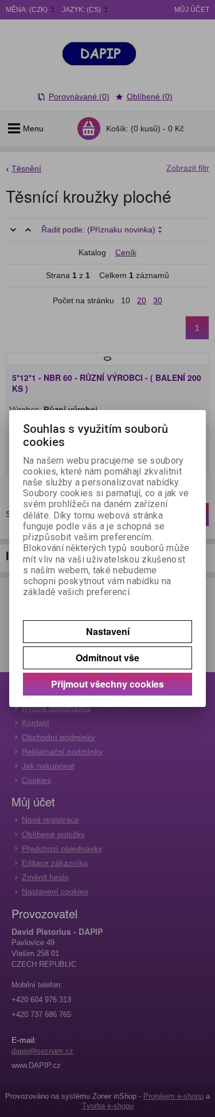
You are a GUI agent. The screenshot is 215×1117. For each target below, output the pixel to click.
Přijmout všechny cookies (107, 683)
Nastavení (108, 631)
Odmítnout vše (107, 657)
